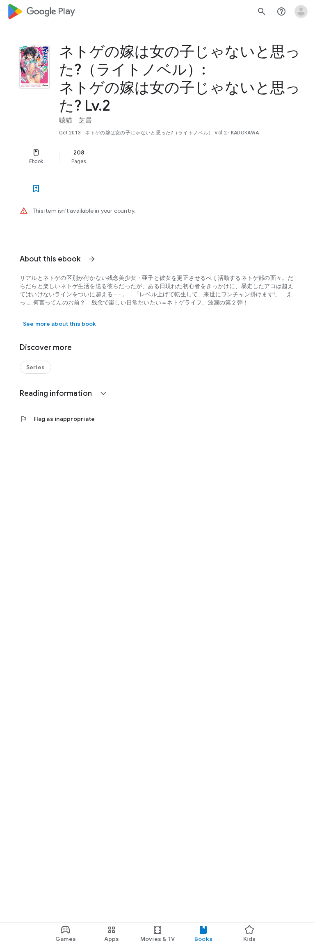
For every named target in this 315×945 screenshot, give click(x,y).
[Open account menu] (301, 11)
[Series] (35, 367)
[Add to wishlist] (36, 188)
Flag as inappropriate (57, 419)
